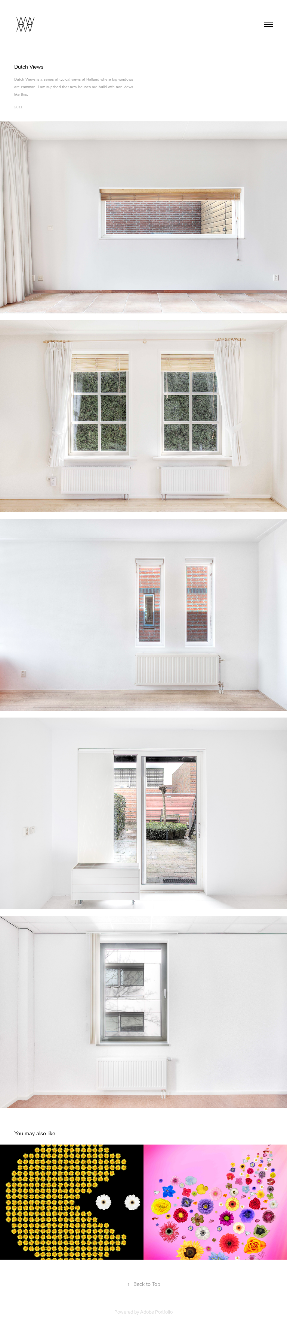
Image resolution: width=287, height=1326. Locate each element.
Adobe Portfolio (156, 1311)
